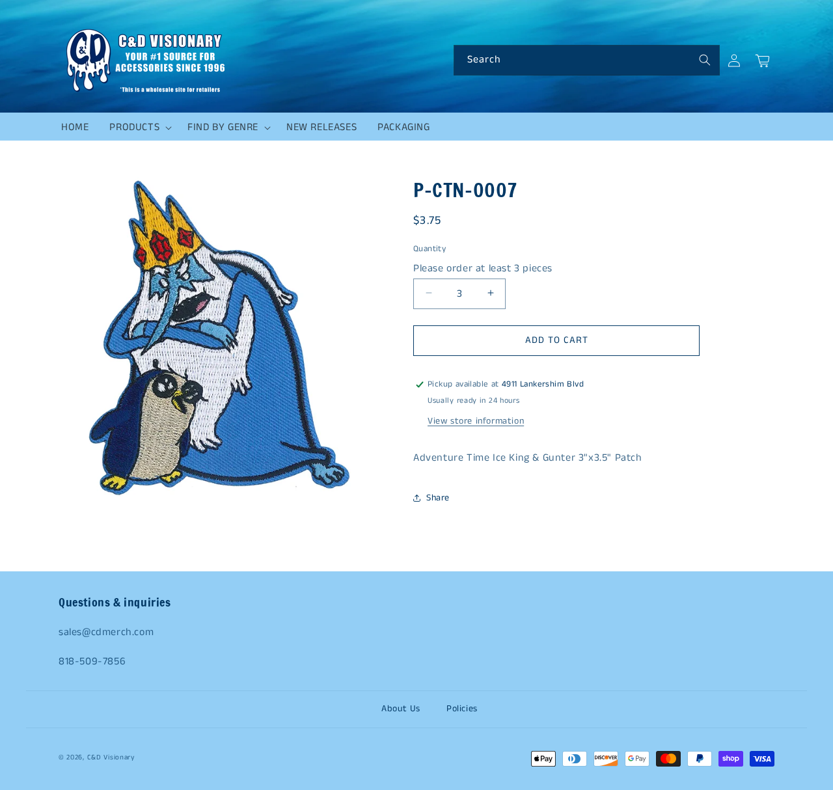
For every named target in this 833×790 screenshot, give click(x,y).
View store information (476, 421)
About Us (400, 708)
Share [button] (438, 497)
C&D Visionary (111, 757)
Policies (462, 708)
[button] (138, 128)
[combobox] (586, 60)
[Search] (704, 60)
